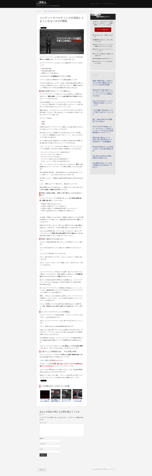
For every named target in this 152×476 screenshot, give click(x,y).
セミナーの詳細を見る (103, 29)
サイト (41, 449)
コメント (43, 422)
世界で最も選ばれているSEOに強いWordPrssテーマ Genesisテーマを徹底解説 (102, 139)
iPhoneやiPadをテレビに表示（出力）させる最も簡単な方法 (103, 149)
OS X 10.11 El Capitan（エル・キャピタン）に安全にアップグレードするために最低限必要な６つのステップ (103, 129)
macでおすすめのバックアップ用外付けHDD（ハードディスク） (103, 103)
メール (42, 443)
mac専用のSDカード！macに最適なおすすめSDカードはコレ (102, 165)
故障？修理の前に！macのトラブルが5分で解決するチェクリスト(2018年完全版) (103, 83)
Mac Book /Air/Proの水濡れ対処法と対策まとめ (102, 157)
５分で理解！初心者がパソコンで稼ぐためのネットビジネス (103, 112)
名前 (42, 438)
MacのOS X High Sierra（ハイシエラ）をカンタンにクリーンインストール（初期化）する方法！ (103, 93)
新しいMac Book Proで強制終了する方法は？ (102, 120)
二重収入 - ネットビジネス (109, 469)
